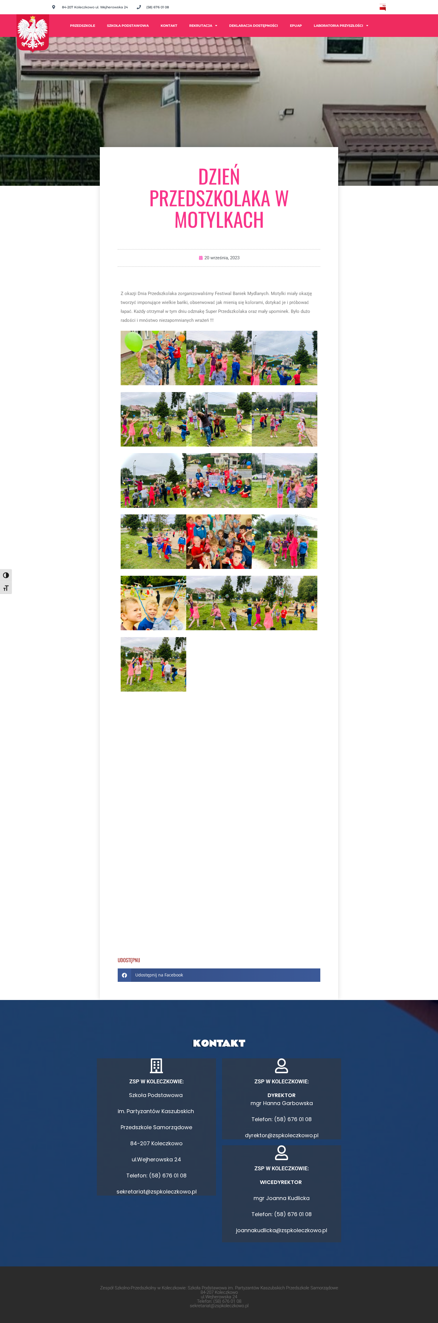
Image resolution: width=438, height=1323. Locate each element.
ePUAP (296, 26)
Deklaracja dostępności (253, 26)
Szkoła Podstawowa (128, 26)
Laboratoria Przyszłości (338, 26)
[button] (219, 975)
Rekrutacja (200, 26)
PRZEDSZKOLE (82, 26)
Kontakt (169, 26)
